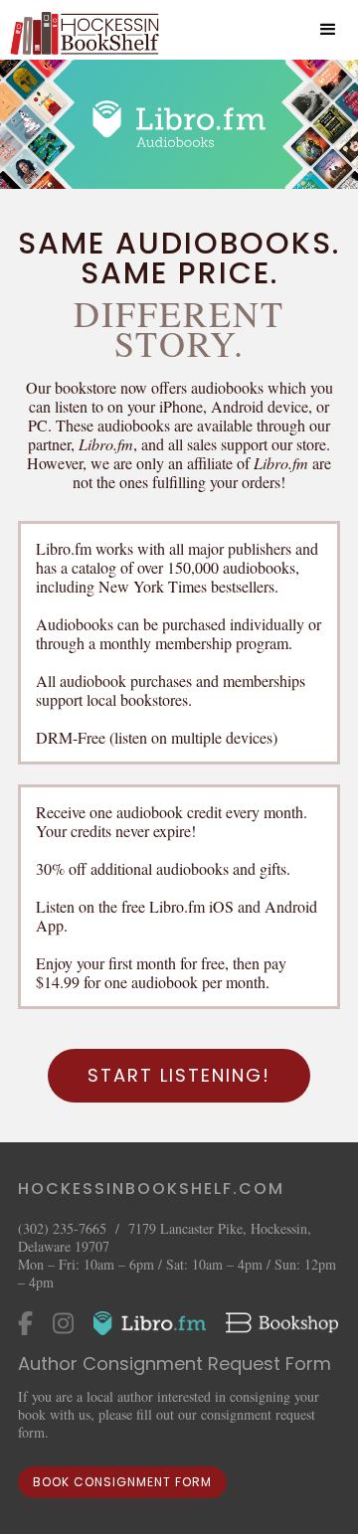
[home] (79, 30)
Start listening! (179, 1075)
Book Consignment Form (122, 1481)
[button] (328, 30)
